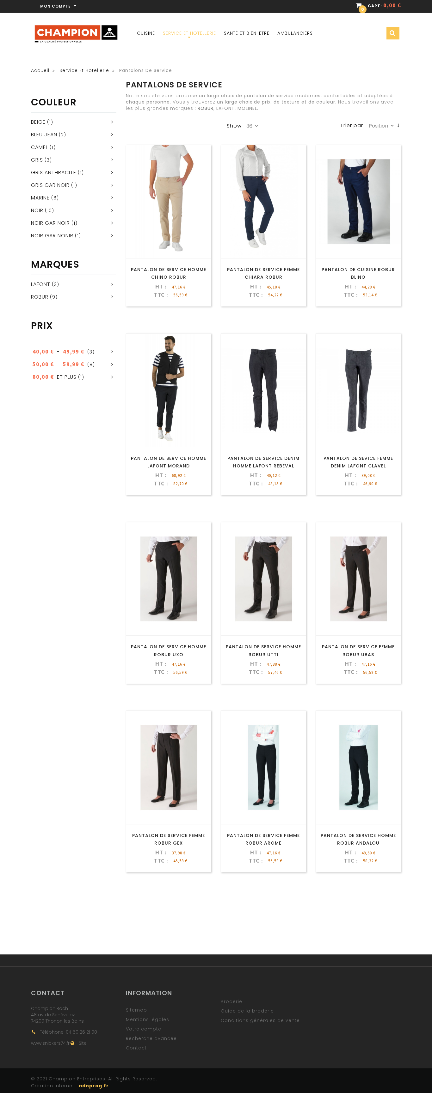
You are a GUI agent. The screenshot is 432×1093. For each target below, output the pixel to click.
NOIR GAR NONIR (52, 235)
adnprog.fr (94, 1086)
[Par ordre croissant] (398, 125)
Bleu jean (44, 134)
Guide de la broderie (247, 1011)
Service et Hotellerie (84, 70)
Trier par (351, 125)
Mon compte (56, 6)
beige (38, 122)
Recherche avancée (151, 1038)
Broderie (231, 1001)
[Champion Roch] (76, 25)
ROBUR (39, 296)
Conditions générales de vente (260, 1020)
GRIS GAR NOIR (50, 185)
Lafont (40, 284)
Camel (39, 147)
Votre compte (143, 1029)
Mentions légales (147, 1019)
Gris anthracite (53, 172)
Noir (37, 210)
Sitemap (136, 1010)
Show (234, 125)
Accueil (40, 70)
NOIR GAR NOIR (50, 223)
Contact (136, 1048)
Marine (40, 197)
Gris (37, 159)
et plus (55, 377)
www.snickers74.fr (50, 1043)
